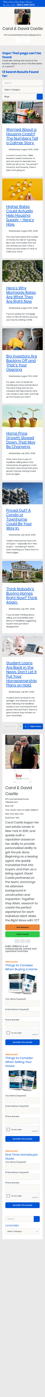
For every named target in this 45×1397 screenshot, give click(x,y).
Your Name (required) (15, 999)
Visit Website (22, 927)
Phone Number (12, 1019)
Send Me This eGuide (22, 1042)
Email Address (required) (17, 1009)
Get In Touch (22, 934)
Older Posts (35, 726)
